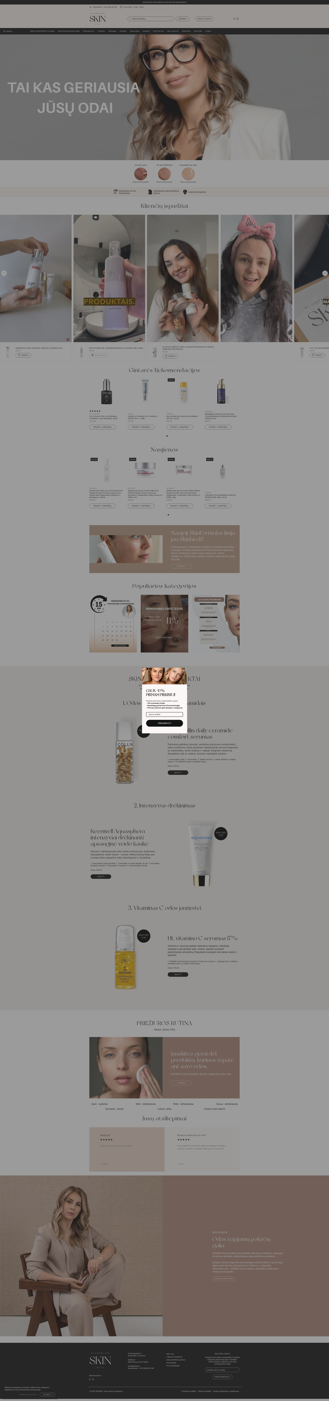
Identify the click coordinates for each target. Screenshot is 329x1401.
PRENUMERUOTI (164, 723)
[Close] (184, 671)
